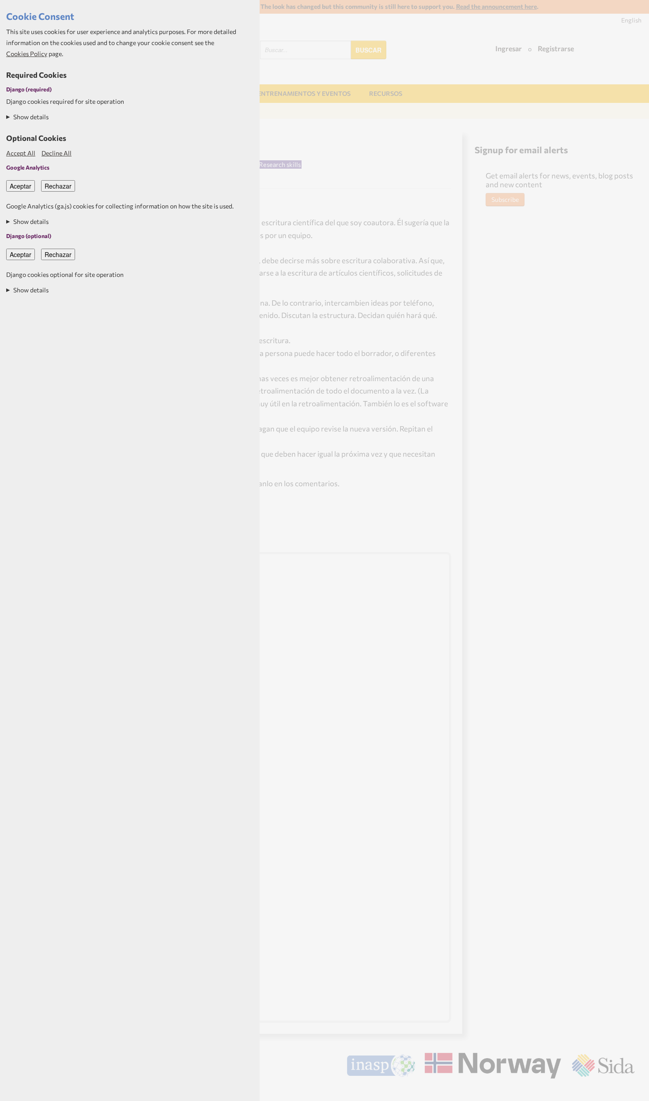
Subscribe (505, 199)
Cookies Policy (26, 53)
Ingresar (508, 48)
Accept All (20, 153)
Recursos (385, 93)
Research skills (280, 164)
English (631, 20)
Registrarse (556, 48)
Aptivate (626, 1091)
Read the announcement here (496, 6)
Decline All (57, 153)
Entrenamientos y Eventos (304, 93)
